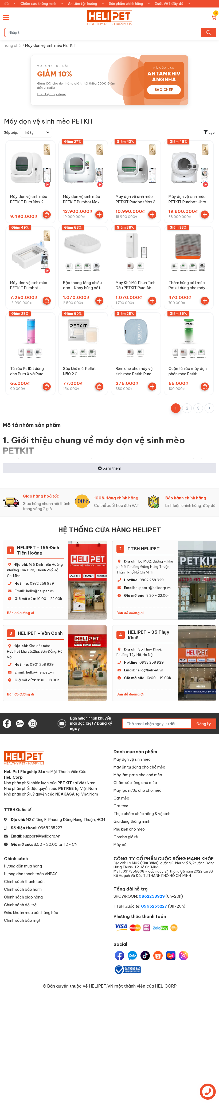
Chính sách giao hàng (23, 897)
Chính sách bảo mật (22, 920)
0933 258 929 (151, 662)
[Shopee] (158, 955)
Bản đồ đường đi (20, 613)
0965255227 (50, 827)
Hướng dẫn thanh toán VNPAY (30, 873)
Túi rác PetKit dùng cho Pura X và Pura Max (27, 373)
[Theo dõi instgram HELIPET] (32, 722)
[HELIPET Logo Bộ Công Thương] (127, 969)
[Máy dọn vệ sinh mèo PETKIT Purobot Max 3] (136, 165)
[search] (208, 32)
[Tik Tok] (145, 955)
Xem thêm (112, 468)
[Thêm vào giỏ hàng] (99, 215)
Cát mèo (121, 798)
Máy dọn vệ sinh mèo (132, 759)
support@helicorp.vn (153, 588)
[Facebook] (119, 955)
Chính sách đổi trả (20, 905)
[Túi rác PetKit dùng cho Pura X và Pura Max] (30, 337)
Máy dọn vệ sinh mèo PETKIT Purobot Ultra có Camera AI (187, 201)
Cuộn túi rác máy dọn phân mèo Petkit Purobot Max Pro (188, 373)
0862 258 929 (151, 580)
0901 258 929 (42, 664)
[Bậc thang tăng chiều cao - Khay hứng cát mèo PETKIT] (83, 251)
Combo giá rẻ (126, 837)
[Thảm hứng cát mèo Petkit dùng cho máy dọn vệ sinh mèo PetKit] (188, 251)
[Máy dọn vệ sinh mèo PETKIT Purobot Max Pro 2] (83, 165)
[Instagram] (183, 955)
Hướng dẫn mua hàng (23, 866)
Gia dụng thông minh (132, 821)
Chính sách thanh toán (24, 881)
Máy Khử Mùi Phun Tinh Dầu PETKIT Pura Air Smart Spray (135, 287)
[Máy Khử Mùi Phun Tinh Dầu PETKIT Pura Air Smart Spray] (136, 251)
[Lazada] (170, 955)
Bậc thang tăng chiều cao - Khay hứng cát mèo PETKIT (82, 287)
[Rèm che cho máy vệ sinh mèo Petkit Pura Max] (136, 337)
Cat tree (121, 806)
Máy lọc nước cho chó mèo (138, 790)
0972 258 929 (42, 583)
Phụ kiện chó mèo (129, 829)
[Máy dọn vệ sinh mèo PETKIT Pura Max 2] (30, 165)
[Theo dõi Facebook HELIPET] (7, 722)
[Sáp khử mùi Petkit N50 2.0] (83, 337)
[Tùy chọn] (47, 215)
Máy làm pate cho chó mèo (138, 775)
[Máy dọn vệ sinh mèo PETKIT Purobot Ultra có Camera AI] (188, 165)
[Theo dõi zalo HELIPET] (19, 722)
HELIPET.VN (101, 985)
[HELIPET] (109, 17)
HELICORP (166, 985)
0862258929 (152, 896)
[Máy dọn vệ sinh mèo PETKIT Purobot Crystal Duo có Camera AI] (30, 251)
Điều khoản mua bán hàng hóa (31, 912)
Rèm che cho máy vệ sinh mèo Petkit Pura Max (134, 373)
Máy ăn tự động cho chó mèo (139, 767)
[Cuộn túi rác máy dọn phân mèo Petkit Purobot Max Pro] (188, 337)
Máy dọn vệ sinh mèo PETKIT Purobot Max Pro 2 (81, 201)
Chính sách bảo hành (23, 889)
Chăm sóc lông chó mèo (135, 782)
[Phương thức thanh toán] (146, 927)
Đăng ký (203, 723)
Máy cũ (120, 844)
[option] (38, 502)
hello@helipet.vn (40, 591)
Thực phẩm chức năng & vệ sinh (142, 813)
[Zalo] (132, 955)
